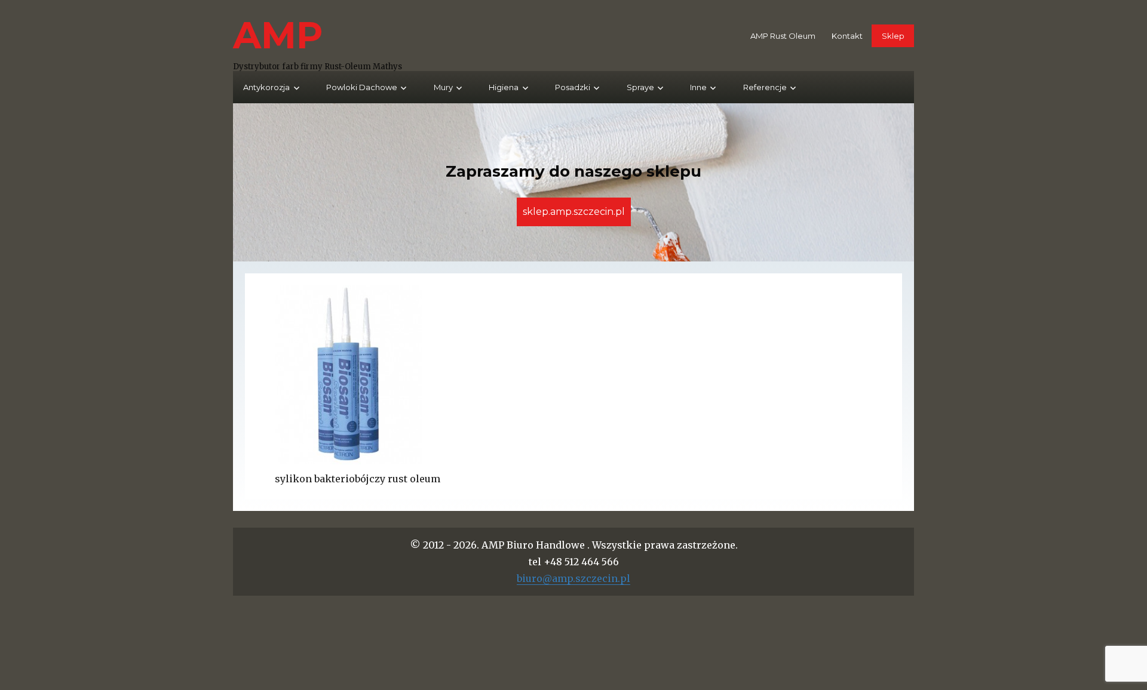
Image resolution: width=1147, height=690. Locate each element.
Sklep (893, 36)
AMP (278, 35)
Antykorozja (266, 87)
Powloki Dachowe (361, 87)
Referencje (765, 87)
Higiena (504, 87)
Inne (698, 87)
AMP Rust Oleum (782, 36)
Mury (443, 87)
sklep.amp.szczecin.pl (574, 211)
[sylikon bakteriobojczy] (573, 374)
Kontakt (847, 36)
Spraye (640, 87)
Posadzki (572, 87)
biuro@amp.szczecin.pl (573, 578)
